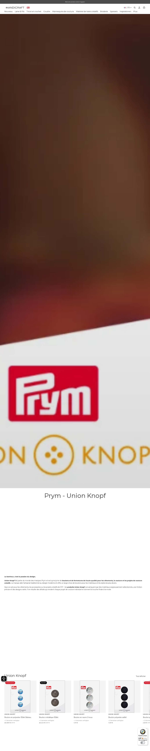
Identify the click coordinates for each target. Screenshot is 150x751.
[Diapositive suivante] (143, 702)
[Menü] (146, 729)
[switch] (143, 742)
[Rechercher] (134, 7)
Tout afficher (141, 676)
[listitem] (135, 11)
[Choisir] (33, 709)
